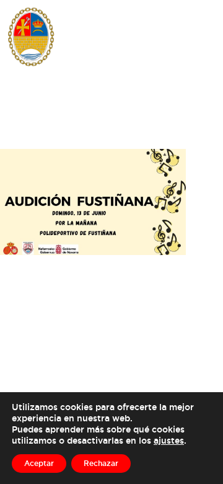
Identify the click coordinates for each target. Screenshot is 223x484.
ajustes (169, 440)
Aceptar (39, 463)
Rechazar (101, 463)
